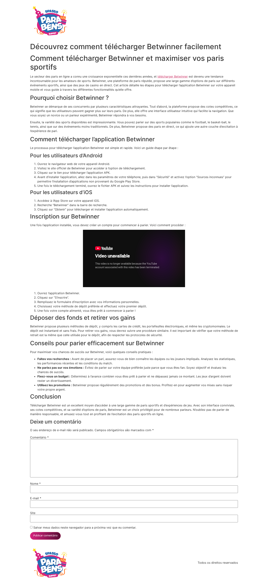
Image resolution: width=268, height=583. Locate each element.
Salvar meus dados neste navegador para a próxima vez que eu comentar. (84, 527)
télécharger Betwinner (173, 76)
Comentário (39, 437)
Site (32, 512)
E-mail (35, 498)
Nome (35, 483)
